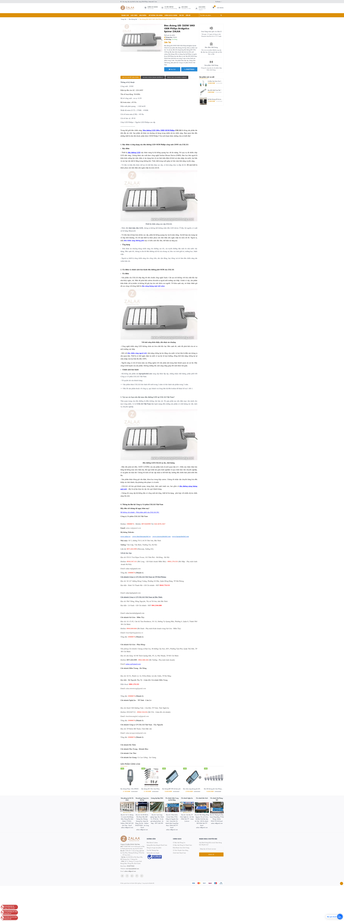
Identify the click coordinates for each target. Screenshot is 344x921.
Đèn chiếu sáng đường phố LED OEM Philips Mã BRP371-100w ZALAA (202, 789)
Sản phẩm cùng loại (130, 764)
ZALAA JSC (151, 883)
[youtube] (137, 876)
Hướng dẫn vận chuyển (153, 853)
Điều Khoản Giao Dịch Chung (181, 848)
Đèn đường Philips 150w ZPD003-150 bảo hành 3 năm (135, 789)
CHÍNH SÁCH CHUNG (170, 15)
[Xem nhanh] (132, 791)
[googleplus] (132, 876)
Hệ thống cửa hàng (156, 15)
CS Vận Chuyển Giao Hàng (180, 850)
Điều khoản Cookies (152, 842)
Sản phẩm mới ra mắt (206, 77)
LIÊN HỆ (188, 15)
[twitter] (122, 876)
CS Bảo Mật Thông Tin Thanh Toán (182, 845)
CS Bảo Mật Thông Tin (179, 842)
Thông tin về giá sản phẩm (154, 848)
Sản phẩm (142, 15)
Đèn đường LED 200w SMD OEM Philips (159, 130)
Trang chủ (125, 15)
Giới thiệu (134, 15)
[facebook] (127, 876)
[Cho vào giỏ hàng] (128, 791)
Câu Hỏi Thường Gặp (153, 850)
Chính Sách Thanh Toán (179, 853)
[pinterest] (142, 876)
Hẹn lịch (172, 69)
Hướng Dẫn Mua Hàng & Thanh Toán (157, 845)
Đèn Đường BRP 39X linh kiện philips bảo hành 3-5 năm (177, 789)
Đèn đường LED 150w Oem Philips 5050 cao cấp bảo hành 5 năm (159, 789)
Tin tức (181, 15)
